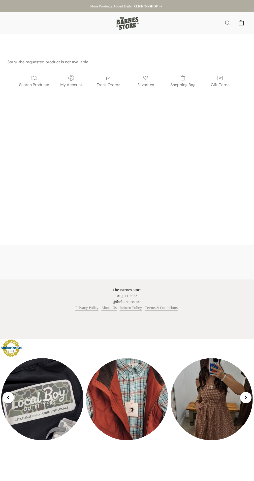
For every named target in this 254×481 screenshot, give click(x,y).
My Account (71, 84)
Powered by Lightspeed (127, 325)
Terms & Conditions (161, 307)
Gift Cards (220, 84)
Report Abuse (179, 317)
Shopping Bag (182, 84)
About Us (109, 307)
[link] (149, 6)
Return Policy (131, 307)
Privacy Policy (86, 307)
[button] (127, 23)
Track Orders (108, 84)
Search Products (34, 84)
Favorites (145, 84)
